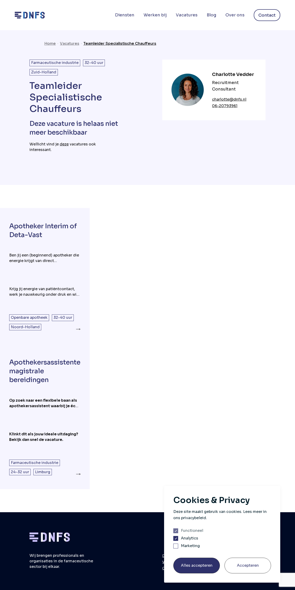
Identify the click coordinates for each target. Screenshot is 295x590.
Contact (267, 15)
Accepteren (248, 565)
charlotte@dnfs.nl (229, 99)
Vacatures (187, 15)
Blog (211, 15)
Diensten (124, 15)
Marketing (190, 546)
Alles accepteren (196, 565)
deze (64, 144)
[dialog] (222, 534)
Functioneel (192, 530)
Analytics (189, 538)
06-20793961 (224, 105)
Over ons (235, 15)
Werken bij (155, 15)
